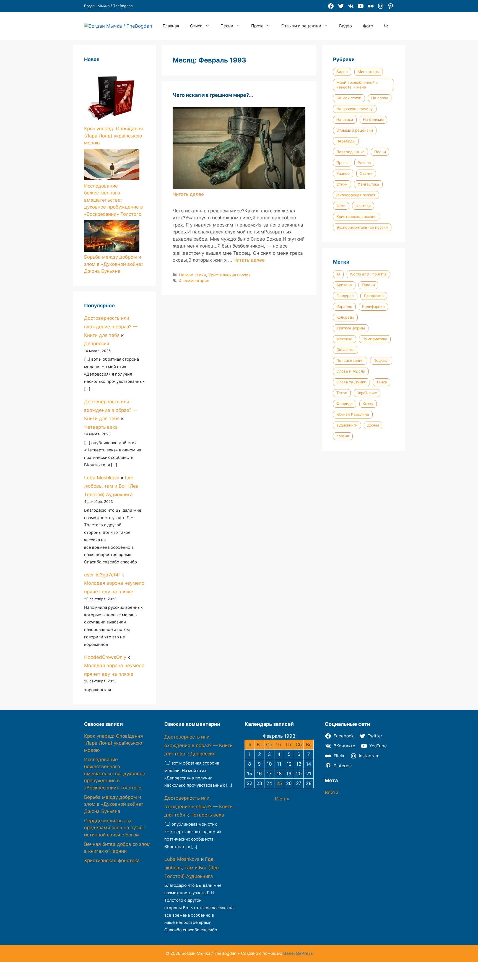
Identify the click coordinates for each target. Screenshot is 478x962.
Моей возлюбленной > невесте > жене (357, 84)
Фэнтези (363, 206)
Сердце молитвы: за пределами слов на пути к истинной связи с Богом (114, 828)
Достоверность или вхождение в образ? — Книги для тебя (110, 326)
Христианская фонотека (112, 860)
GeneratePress (298, 953)
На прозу (379, 98)
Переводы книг (350, 152)
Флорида (344, 403)
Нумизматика (374, 339)
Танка (381, 382)
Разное (364, 162)
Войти (331, 792)
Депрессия (96, 343)
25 (279, 783)
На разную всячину (354, 108)
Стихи (196, 25)
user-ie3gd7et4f (102, 575)
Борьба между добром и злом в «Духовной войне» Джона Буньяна (114, 264)
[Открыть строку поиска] (386, 26)
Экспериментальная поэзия (362, 227)
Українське (367, 393)
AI (338, 274)
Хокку (368, 403)
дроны (373, 425)
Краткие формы (350, 328)
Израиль (344, 306)
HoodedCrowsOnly (105, 657)
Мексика (344, 339)
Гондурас (345, 295)
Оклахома (345, 349)
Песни (226, 25)
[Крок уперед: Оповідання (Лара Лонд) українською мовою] (111, 97)
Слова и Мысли (350, 371)
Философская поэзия (355, 195)
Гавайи (368, 285)
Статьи (366, 173)
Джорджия (374, 295)
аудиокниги (346, 425)
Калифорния (373, 306)
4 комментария (194, 280)
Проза (257, 25)
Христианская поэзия (229, 274)
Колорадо (345, 317)
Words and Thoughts (368, 274)
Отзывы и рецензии (301, 25)
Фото (368, 25)
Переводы (345, 141)
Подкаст (381, 360)
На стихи (344, 119)
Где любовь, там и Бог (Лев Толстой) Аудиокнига (111, 486)
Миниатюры (369, 71)
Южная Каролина (352, 414)
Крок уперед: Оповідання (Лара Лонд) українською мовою (113, 135)
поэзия (342, 436)
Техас (341, 393)
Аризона (344, 285)
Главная (171, 25)
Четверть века (101, 427)
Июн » (282, 799)
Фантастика (368, 184)
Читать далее (249, 260)
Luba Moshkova (101, 477)
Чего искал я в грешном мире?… (213, 95)
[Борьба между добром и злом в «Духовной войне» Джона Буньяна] (111, 237)
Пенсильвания (349, 360)
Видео (345, 25)
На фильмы (373, 119)
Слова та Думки (351, 382)
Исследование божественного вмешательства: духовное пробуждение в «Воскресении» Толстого (113, 200)
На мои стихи (192, 274)
